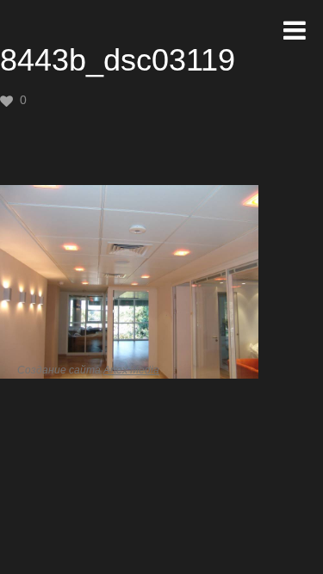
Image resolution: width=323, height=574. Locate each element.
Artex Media (131, 370)
